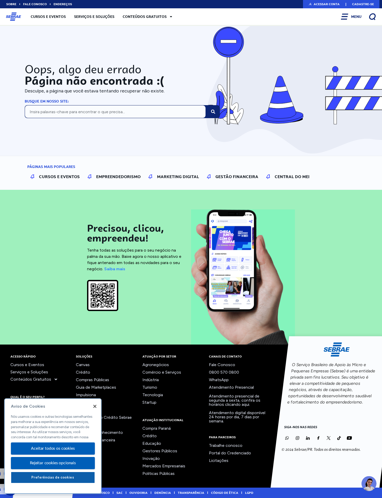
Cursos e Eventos (48, 16)
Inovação (84, 402)
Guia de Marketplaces (96, 387)
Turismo (149, 387)
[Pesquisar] (213, 111)
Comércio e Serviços (161, 372)
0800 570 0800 (224, 372)
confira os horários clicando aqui (234, 402)
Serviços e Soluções (94, 16)
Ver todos (85, 447)
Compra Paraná (156, 428)
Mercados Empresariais (163, 465)
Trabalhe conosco (225, 445)
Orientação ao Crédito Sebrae (104, 417)
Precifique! (86, 424)
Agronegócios (155, 364)
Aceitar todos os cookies (53, 448)
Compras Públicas (92, 379)
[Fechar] (95, 406)
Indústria (150, 379)
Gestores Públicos (159, 450)
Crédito (83, 372)
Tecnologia (152, 394)
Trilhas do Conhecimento (99, 432)
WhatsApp (219, 379)
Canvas (83, 364)
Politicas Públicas (158, 473)
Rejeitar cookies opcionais (53, 463)
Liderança (85, 409)
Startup (149, 402)
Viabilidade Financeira (95, 440)
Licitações (218, 460)
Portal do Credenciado (230, 452)
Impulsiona (86, 394)
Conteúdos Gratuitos (145, 16)
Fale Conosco (222, 364)
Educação (151, 443)
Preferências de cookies (52, 477)
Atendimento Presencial (231, 387)
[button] (324, 4)
